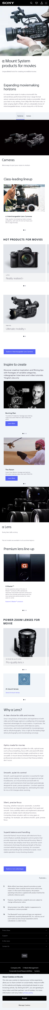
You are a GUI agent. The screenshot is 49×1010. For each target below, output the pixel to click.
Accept (24, 998)
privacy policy (28, 993)
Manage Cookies (24, 1005)
